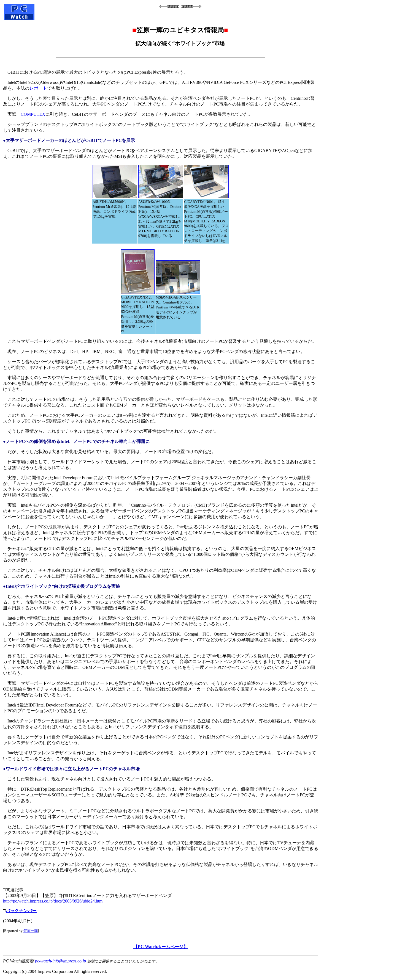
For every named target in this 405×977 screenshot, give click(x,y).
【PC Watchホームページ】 (160, 946)
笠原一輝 (30, 931)
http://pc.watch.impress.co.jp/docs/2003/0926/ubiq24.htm (52, 901)
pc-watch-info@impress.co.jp (60, 961)
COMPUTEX (33, 114)
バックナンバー (21, 910)
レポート (38, 88)
